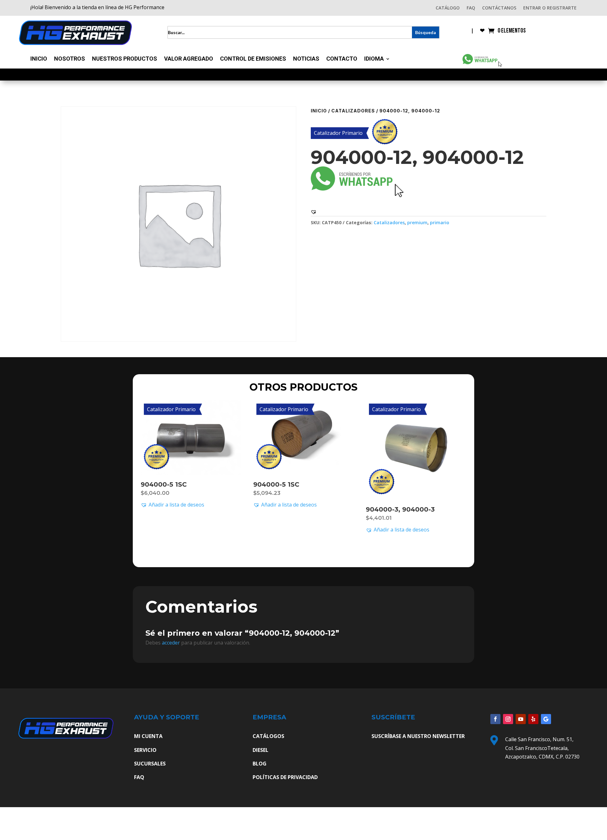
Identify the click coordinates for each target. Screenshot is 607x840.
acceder (171, 642)
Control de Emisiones (253, 59)
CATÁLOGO (448, 8)
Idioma (374, 59)
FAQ (471, 8)
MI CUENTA (148, 736)
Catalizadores (353, 110)
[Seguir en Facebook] (495, 719)
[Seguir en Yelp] (533, 719)
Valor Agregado (188, 59)
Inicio (38, 59)
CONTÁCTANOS (499, 8)
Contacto (341, 59)
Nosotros (69, 59)
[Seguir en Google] (546, 719)
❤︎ (482, 31)
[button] (313, 212)
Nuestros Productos (124, 59)
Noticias (306, 59)
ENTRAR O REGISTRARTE (550, 8)
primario (439, 222)
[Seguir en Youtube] (521, 719)
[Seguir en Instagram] (508, 719)
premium (417, 222)
